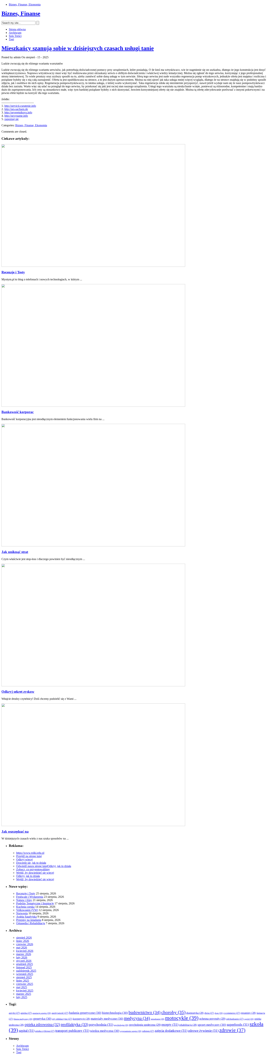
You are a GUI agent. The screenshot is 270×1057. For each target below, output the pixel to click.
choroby (173, 1012)
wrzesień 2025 (24, 974)
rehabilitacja (188, 1025)
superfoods (238, 1024)
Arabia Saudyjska (26, 916)
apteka (26, 1013)
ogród (249, 1019)
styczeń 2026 (23, 960)
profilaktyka (74, 1024)
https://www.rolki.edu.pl (30, 852)
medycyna (137, 1018)
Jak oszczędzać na (15, 831)
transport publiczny (72, 1031)
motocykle (182, 1018)
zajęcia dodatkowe (171, 1031)
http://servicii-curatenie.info (20, 105)
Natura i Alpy (24, 900)
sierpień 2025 (24, 977)
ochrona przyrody (212, 1018)
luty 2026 (21, 957)
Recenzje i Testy (13, 272)
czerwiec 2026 (24, 944)
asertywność (60, 1013)
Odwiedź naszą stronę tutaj (31, 866)
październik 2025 (26, 970)
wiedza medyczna (104, 1031)
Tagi (11, 39)
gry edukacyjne (62, 1019)
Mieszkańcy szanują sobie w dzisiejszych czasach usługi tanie (77, 48)
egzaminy (248, 1013)
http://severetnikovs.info (18, 112)
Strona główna (17, 29)
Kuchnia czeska (25, 906)
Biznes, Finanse (20, 13)
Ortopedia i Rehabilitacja (30, 923)
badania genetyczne (85, 1013)
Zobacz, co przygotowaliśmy (33, 869)
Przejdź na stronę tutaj (29, 856)
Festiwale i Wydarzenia (29, 896)
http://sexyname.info (16, 115)
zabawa (148, 1031)
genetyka (42, 1018)
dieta (209, 1013)
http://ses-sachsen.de (16, 109)
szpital (26, 1031)
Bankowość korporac (17, 412)
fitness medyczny (23, 1019)
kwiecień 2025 (24, 990)
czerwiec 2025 (24, 983)
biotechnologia (115, 1013)
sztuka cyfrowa (45, 1031)
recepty (169, 1024)
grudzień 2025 (24, 964)
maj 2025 (21, 987)
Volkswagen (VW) (27, 910)
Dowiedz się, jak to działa (31, 862)
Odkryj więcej (24, 859)
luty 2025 (21, 997)
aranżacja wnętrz (42, 1013)
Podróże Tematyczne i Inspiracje (35, 903)
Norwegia (22, 913)
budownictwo (145, 1012)
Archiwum (15, 32)
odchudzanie (235, 1019)
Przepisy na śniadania (28, 919)
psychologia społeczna (145, 1024)
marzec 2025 (23, 993)
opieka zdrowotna (42, 1024)
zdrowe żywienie (203, 1031)
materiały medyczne (107, 1018)
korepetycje (81, 1018)
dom (219, 1013)
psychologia (121, 1025)
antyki (14, 1013)
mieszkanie (157, 1019)
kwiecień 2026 (24, 950)
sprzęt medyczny (212, 1024)
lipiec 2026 (22, 940)
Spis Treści (15, 36)
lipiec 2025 (22, 980)
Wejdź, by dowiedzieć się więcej (35, 872)
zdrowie (232, 1030)
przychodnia (101, 1024)
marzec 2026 (23, 954)
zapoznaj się (11, 119)
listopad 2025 (24, 967)
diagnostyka (195, 1013)
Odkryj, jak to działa (59, 866)
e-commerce (232, 1013)
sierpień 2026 (24, 937)
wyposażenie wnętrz (130, 1031)
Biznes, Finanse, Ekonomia (25, 4)
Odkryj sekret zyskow (17, 692)
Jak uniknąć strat (14, 552)
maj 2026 (21, 947)
